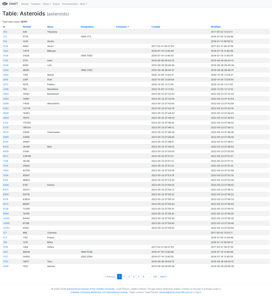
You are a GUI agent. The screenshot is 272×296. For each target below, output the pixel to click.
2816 (5, 79)
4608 (6, 113)
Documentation (70, 4)
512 (5, 36)
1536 (5, 55)
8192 (5, 180)
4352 (5, 108)
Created (155, 26)
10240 (6, 218)
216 (155, 276)
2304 (5, 70)
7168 (5, 161)
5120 (5, 122)
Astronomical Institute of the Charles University (91, 288)
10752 (6, 228)
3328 (5, 89)
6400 (6, 146)
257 (5, 232)
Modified (216, 26)
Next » (163, 276)
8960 (6, 194)
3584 (6, 93)
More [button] (82, 4)
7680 (5, 170)
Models (25, 4)
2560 (5, 74)
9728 (5, 208)
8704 (5, 189)
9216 (5, 199)
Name (50, 26)
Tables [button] (45, 4)
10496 (6, 223)
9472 (5, 204)
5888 (6, 137)
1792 (5, 60)
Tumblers (35, 4)
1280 (5, 50)
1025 (5, 247)
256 (5, 31)
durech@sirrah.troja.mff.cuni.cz (176, 292)
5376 (5, 127)
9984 (6, 213)
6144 (5, 141)
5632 (5, 132)
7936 (5, 175)
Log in (198, 292)
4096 (6, 103)
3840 (6, 98)
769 (5, 242)
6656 (6, 151)
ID (4, 26)
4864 (6, 117)
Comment (121, 26)
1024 (5, 46)
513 (5, 237)
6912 (5, 156)
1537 (5, 256)
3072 (5, 84)
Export (56, 4)
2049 (5, 266)
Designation (87, 26)
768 (5, 41)
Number (27, 26)
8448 (6, 185)
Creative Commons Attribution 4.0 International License (99, 292)
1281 (5, 251)
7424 (5, 165)
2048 (5, 65)
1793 (5, 261)
